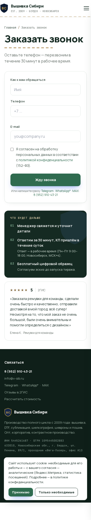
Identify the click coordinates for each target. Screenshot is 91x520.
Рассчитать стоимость (22, 399)
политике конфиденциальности (38, 479)
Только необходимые (56, 492)
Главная (10, 28)
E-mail (15, 126)
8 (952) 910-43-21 (45, 195)
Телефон (17, 101)
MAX (75, 191)
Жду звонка (45, 179)
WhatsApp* (63, 191)
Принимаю (20, 492)
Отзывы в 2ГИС (16, 392)
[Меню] (86, 8)
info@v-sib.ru (14, 378)
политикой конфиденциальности (46, 160)
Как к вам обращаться (27, 79)
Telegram (47, 191)
